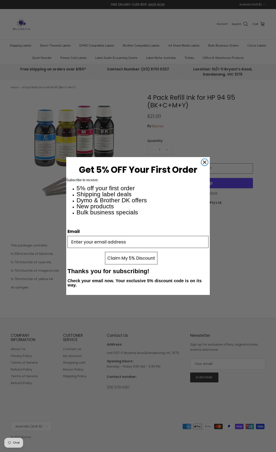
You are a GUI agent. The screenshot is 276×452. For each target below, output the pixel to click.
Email (73, 231)
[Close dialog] (204, 162)
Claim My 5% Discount (131, 258)
